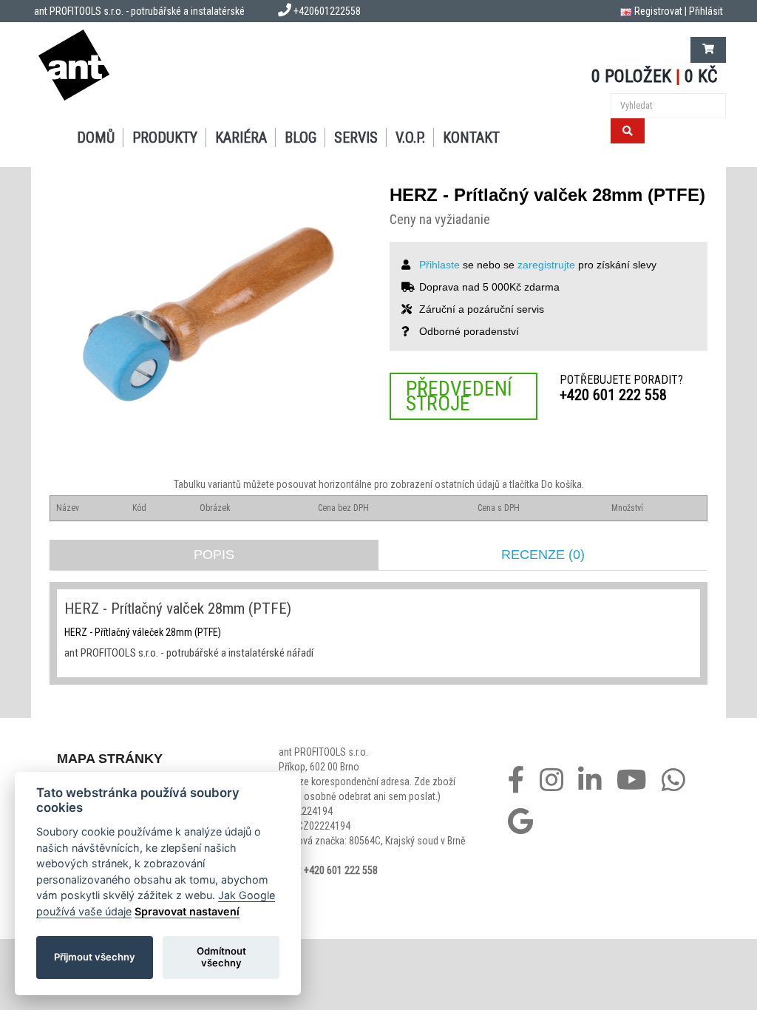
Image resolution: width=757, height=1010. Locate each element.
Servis (356, 137)
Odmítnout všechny (221, 957)
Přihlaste (439, 265)
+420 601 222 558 (613, 394)
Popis (214, 554)
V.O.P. (410, 137)
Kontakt (471, 137)
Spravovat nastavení (187, 911)
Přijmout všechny (94, 957)
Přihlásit (706, 11)
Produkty (164, 137)
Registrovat (658, 11)
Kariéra (241, 137)
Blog (300, 137)
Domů (96, 137)
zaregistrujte (546, 265)
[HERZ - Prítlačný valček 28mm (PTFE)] (208, 314)
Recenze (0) (543, 554)
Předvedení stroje (459, 396)
